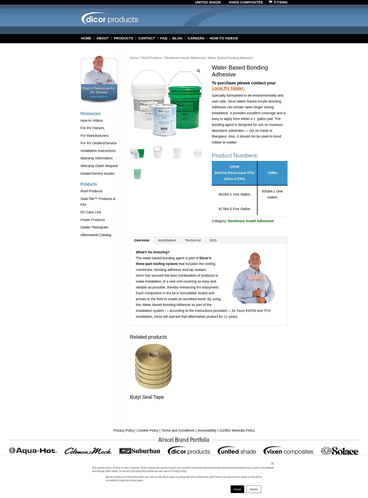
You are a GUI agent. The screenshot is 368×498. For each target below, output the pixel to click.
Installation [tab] (167, 240)
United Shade (208, 2)
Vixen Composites (246, 2)
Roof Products (151, 58)
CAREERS (196, 38)
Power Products (92, 220)
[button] (198, 71)
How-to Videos (91, 120)
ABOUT (102, 38)
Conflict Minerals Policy (237, 430)
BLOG (177, 38)
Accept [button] (237, 489)
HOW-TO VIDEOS (224, 38)
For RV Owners (92, 128)
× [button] (272, 462)
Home (134, 58)
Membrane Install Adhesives (185, 58)
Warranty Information (96, 158)
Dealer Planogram (94, 227)
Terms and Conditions (178, 430)
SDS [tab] (213, 240)
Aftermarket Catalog (95, 235)
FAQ (163, 38)
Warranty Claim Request (99, 166)
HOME (86, 38)
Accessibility (207, 430)
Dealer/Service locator (97, 173)
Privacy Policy (124, 430)
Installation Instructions (98, 151)
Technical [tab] (193, 240)
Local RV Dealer (227, 88)
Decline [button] (254, 489)
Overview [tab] (141, 240)
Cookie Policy (148, 430)
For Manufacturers (94, 136)
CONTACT (146, 38)
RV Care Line (90, 212)
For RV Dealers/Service (98, 143)
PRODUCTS (123, 38)
